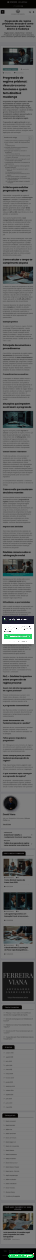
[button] (21, 1256)
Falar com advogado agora (19, 636)
